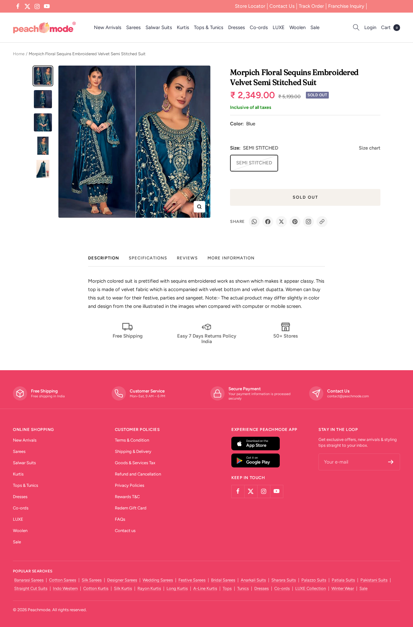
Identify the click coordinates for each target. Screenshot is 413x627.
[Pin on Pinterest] (294, 221)
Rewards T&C (127, 496)
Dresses (236, 27)
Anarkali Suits (253, 580)
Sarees (133, 27)
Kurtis (183, 27)
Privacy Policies (129, 485)
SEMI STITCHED (254, 163)
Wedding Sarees (158, 580)
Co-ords (259, 27)
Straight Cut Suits (30, 588)
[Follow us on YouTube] (47, 6)
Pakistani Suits (374, 580)
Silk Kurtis (123, 588)
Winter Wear (342, 588)
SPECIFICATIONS (148, 258)
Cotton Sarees (62, 580)
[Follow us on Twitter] (27, 6)
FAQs (120, 519)
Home (19, 53)
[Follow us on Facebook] (18, 6)
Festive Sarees (192, 580)
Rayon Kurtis (149, 588)
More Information (231, 258)
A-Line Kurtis (205, 588)
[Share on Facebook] (267, 221)
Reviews (187, 258)
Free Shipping (128, 336)
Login (370, 27)
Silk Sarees (92, 580)
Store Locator (250, 6)
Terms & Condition (132, 440)
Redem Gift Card (130, 508)
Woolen (297, 27)
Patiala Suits (343, 580)
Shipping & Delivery (133, 451)
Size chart (369, 148)
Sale (314, 27)
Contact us (125, 530)
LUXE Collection (310, 588)
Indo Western (65, 588)
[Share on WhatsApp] (254, 221)
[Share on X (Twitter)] (281, 221)
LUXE (279, 27)
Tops (227, 588)
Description (103, 258)
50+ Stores (285, 336)
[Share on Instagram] (308, 221)
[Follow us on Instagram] (37, 6)
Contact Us (282, 6)
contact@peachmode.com (348, 396)
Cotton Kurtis (95, 588)
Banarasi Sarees (29, 580)
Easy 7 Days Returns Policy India (206, 338)
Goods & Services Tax (135, 462)
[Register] (391, 462)
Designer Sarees (122, 580)
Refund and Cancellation (138, 474)
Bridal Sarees (223, 580)
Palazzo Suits (313, 580)
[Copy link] (322, 221)
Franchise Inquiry (346, 6)
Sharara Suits (283, 580)
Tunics (243, 588)
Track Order (311, 6)
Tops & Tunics (208, 27)
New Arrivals (107, 27)
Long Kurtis (177, 588)
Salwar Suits (159, 27)
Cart (389, 27)
